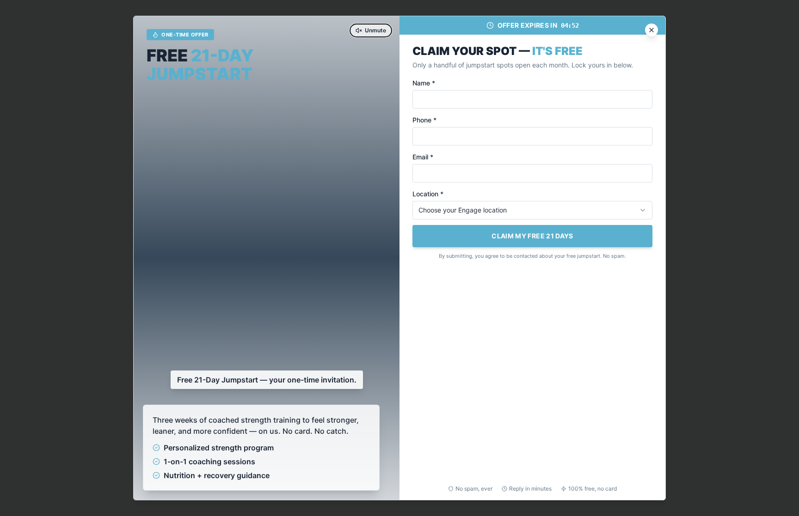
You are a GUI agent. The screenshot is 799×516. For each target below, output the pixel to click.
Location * (427, 194)
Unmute (375, 30)
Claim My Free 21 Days (532, 236)
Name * (423, 83)
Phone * (424, 120)
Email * (422, 157)
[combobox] (532, 210)
